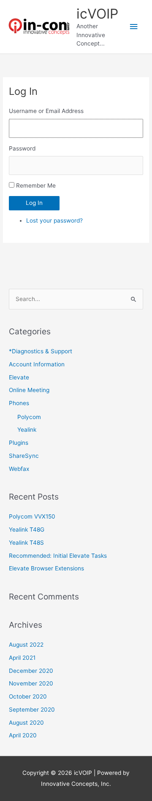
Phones (19, 403)
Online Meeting (29, 390)
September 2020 (32, 709)
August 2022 (26, 644)
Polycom (29, 417)
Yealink (26, 429)
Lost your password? (54, 220)
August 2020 (26, 722)
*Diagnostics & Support (40, 351)
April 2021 (22, 657)
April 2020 (23, 735)
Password (22, 148)
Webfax (19, 468)
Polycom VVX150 (32, 516)
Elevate (19, 377)
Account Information (37, 364)
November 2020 (31, 683)
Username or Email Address (46, 111)
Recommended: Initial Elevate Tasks (58, 555)
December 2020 (31, 670)
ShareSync (24, 455)
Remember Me (36, 185)
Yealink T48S (26, 542)
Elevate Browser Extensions (46, 568)
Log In (34, 202)
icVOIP (97, 13)
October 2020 (28, 696)
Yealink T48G (26, 529)
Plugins (18, 442)
